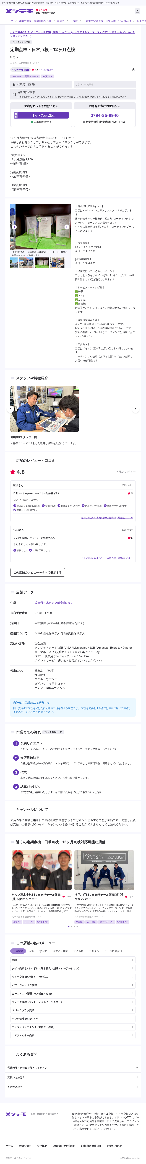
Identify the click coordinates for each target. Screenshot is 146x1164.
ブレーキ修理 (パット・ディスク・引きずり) (37, 1002)
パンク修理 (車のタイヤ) (25, 1018)
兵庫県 (60, 21)
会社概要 (42, 1145)
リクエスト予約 (22, 42)
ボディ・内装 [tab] (60, 951)
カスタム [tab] (94, 951)
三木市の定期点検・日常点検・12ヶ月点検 (107, 21)
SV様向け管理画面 (91, 1145)
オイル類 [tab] (78, 951)
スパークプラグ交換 (23, 1010)
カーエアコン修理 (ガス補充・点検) (32, 993)
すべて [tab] (43, 951)
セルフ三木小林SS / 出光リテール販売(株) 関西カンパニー (36, 896)
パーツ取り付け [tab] (113, 951)
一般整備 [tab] (18, 951)
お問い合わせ (114, 1145)
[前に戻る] (10, 409)
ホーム (9, 1145)
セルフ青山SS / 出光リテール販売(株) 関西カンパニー (107, 517)
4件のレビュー (46, 69)
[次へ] (66, 226)
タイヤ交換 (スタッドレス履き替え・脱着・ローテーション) (45, 968)
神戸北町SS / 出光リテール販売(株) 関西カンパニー (98, 896)
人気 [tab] (31, 951)
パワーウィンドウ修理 (24, 985)
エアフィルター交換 (23, 1035)
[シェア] (133, 69)
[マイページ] (137, 11)
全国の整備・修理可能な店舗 (35, 21)
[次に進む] (135, 409)
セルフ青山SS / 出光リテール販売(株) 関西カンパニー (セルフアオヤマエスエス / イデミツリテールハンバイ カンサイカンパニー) (72, 34)
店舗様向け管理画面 (64, 1145)
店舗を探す (25, 1145)
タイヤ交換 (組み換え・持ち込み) (30, 976)
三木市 (74, 21)
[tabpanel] (73, 996)
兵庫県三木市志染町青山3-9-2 (53, 603)
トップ (9, 21)
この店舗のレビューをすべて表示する (37, 572)
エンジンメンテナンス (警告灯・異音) (33, 1027)
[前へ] (14, 226)
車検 (14, 960)
